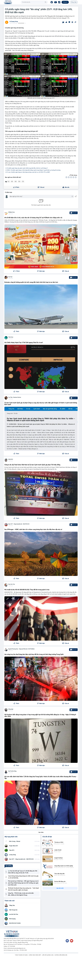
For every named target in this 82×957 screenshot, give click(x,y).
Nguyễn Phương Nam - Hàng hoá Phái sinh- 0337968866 (21, 649)
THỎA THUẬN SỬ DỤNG (21, 955)
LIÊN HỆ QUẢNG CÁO (47, 955)
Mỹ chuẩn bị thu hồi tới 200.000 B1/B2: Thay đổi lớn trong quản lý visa (26, 589)
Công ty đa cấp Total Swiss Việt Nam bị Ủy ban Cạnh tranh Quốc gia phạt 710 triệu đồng (32, 465)
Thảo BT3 (11, 850)
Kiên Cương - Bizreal (14, 841)
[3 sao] (71, 177)
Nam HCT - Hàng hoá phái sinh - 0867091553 (18, 524)
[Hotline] (59, 2)
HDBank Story (11, 212)
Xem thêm (41, 832)
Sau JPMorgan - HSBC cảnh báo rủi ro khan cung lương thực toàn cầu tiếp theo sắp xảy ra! (33, 529)
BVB (12, 181)
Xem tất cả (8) (60, 888)
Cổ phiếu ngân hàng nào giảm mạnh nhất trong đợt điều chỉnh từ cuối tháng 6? (27, 168)
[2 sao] (69, 177)
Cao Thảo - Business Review (14, 397)
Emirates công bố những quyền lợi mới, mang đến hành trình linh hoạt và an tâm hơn (31, 282)
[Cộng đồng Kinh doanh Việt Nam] (8, 2)
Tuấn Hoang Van (13, 910)
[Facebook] (52, 2)
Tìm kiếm (46, 2)
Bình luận (9, 192)
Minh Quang (12, 918)
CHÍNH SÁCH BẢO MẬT (35, 955)
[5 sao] (76, 177)
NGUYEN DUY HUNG (15, 923)
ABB (15, 181)
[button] (65, 271)
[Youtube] (56, 2)
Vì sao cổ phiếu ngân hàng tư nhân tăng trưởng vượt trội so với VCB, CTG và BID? (28, 172)
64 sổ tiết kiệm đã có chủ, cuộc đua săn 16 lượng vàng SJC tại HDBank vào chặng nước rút (33, 217)
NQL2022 (10, 459)
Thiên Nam (10, 337)
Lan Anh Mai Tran (13, 914)
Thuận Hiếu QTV (13, 845)
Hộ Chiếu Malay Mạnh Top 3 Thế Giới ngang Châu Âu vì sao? (23, 342)
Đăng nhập (74, 2)
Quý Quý (10, 276)
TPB (23, 181)
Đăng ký (65, 2)
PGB (19, 181)
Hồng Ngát (10, 709)
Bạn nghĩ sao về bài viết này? (13, 177)
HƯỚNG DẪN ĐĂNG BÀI (61, 955)
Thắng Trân (12, 905)
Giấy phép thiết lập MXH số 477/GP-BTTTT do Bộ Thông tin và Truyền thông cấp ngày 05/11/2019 (29, 938)
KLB (8, 181)
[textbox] (40, 196)
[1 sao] (66, 177)
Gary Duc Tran (11, 584)
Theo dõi (74, 212)
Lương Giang (12, 854)
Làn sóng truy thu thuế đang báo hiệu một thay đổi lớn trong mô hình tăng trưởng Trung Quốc (34, 654)
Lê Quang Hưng (14, 21)
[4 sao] (73, 177)
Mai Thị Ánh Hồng (12, 771)
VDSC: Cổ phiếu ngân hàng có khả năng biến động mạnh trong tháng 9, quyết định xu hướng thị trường (33, 170)
